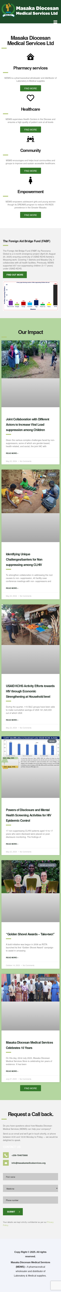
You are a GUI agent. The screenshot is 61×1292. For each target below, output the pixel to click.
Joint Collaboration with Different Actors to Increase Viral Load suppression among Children (27, 424)
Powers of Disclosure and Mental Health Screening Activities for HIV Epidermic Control (28, 815)
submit (11, 1211)
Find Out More (15, 274)
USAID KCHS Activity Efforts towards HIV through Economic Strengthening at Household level (30, 691)
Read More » (12, 453)
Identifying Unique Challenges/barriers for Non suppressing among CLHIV (24, 559)
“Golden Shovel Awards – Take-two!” (30, 934)
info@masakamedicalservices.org (29, 1162)
